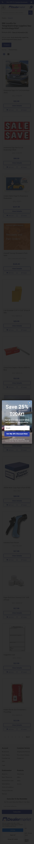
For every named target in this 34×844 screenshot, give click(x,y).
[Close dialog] (29, 402)
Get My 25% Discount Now (17, 434)
